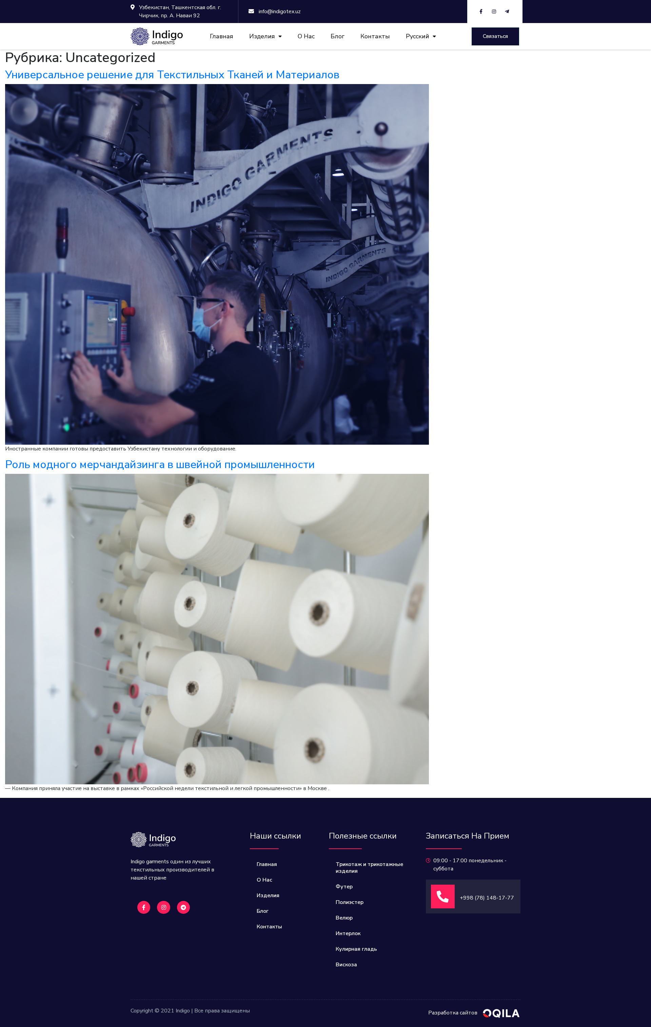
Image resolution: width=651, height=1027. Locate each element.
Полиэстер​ (349, 902)
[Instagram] (163, 907)
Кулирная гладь (356, 949)
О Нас (306, 36)
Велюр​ (344, 918)
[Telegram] (183, 907)
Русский (417, 36)
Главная (221, 36)
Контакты (375, 36)
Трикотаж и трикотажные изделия (369, 868)
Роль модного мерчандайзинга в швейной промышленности (160, 464)
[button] (495, 36)
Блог (337, 36)
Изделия (262, 36)
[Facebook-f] (143, 907)
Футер (344, 886)
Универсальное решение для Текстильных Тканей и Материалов (172, 74)
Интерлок (348, 933)
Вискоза (346, 964)
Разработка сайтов (452, 1013)
